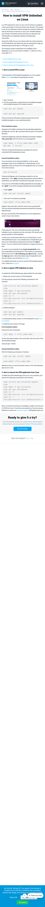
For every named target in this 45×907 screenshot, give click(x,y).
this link (8, 77)
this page (26, 258)
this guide (15, 263)
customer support (22, 410)
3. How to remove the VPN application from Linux (18, 65)
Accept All (22, 902)
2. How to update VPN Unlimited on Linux (15, 62)
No (32, 438)
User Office (34, 3)
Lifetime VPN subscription (33, 424)
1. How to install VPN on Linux (11, 59)
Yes (27, 438)
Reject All (13, 897)
